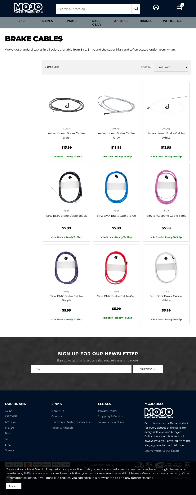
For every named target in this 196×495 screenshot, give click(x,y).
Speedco (10, 450)
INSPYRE (11, 416)
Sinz (8, 444)
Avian (8, 410)
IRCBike (10, 422)
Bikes (21, 21)
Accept (14, 486)
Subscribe (148, 369)
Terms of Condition (111, 422)
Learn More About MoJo (162, 450)
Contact (56, 416)
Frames (46, 21)
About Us (57, 410)
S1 (6, 438)
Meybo (9, 427)
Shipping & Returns (111, 416)
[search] (135, 9)
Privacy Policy (107, 410)
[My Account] (156, 7)
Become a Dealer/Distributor (70, 422)
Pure (8, 433)
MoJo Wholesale (62, 427)
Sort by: (146, 67)
